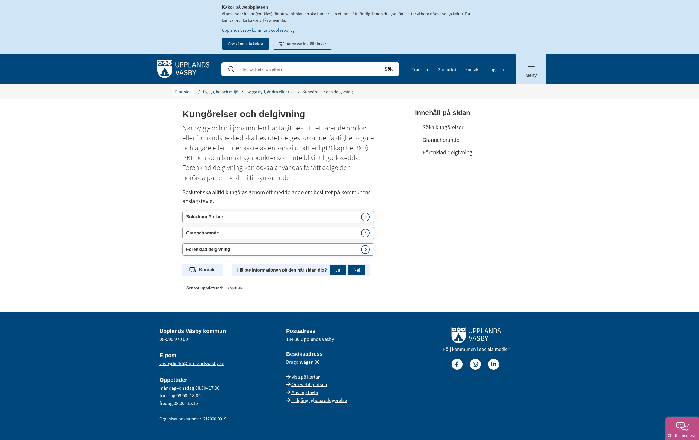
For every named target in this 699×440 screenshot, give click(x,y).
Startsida (183, 91)
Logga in (496, 69)
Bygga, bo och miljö (220, 91)
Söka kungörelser (443, 127)
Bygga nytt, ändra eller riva (270, 91)
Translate (420, 69)
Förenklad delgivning (447, 152)
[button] (278, 217)
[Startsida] (183, 68)
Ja (338, 270)
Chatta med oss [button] (682, 435)
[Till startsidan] (476, 336)
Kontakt (472, 69)
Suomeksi (447, 69)
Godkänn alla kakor (245, 43)
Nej (357, 270)
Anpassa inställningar (306, 43)
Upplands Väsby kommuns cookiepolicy (258, 30)
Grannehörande (441, 139)
